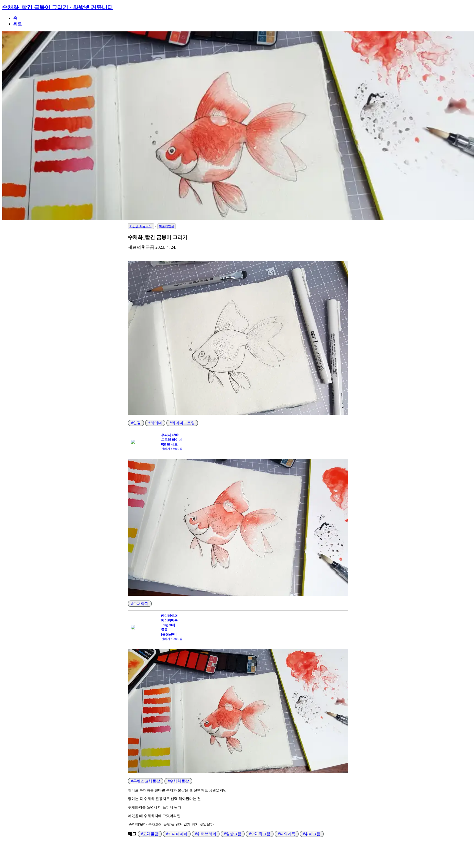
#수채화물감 (178, 781)
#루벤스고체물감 (145, 781)
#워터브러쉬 (205, 834)
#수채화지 (139, 604)
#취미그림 (311, 834)
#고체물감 (149, 834)
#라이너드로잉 (182, 423)
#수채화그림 (259, 834)
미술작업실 (166, 226)
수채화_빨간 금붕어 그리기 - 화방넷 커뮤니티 (57, 7)
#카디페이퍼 (176, 834)
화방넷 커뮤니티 (140, 226)
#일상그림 (232, 834)
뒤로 (17, 23)
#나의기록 (286, 834)
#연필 (136, 423)
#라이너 (155, 423)
